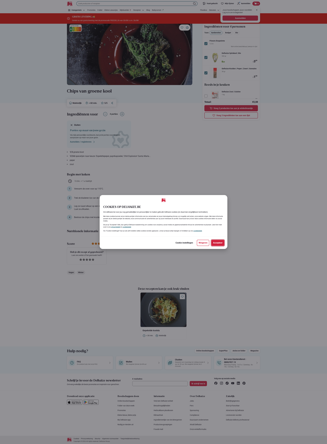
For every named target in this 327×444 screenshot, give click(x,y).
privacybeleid (115, 227)
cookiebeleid (126, 227)
